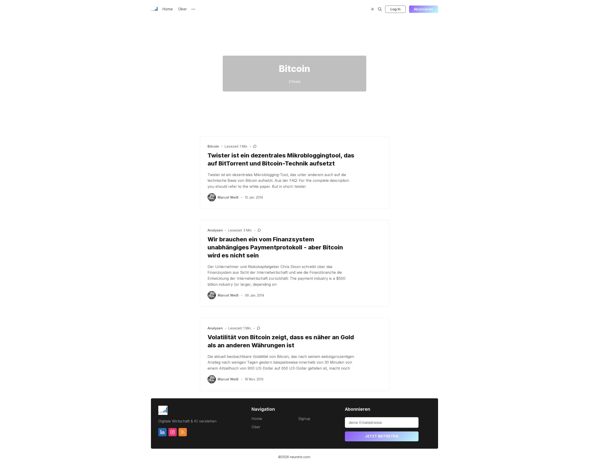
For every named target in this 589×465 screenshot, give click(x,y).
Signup (304, 418)
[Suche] (380, 9)
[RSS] (183, 432)
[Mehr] (193, 9)
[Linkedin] (162, 432)
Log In (395, 9)
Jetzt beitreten (381, 436)
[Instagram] (172, 432)
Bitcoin (213, 146)
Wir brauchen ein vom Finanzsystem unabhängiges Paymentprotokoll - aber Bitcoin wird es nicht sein (275, 247)
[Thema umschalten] (372, 9)
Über (182, 9)
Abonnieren (423, 9)
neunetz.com (300, 457)
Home (167, 9)
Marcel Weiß (228, 197)
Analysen (215, 230)
